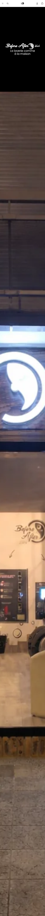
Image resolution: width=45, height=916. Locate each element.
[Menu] (2, 3)
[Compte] (37, 3)
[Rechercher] (7, 3)
